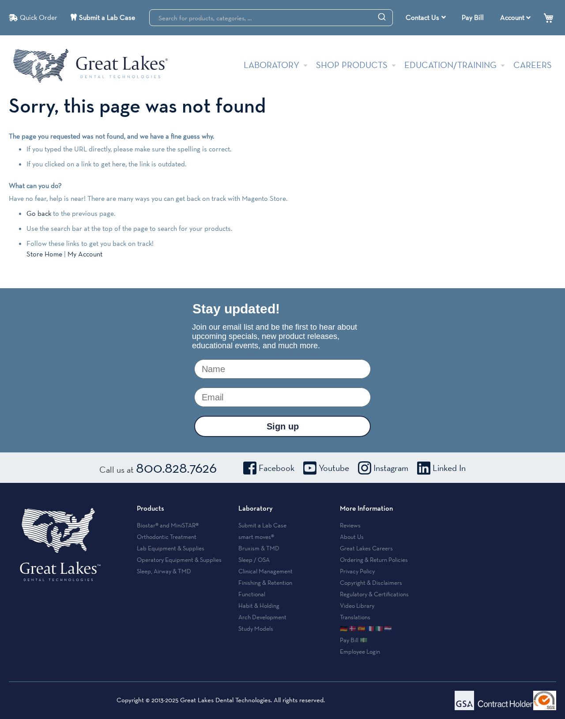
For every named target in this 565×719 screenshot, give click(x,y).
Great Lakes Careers (366, 548)
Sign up (283, 426)
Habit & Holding (258, 606)
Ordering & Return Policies (374, 560)
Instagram (390, 468)
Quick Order (38, 17)
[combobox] (271, 17)
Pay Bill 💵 (353, 640)
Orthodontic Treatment (166, 537)
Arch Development (262, 617)
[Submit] (382, 16)
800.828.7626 (176, 467)
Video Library (357, 606)
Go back (38, 213)
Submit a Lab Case (107, 17)
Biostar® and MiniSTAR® (168, 525)
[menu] (427, 18)
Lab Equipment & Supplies (170, 548)
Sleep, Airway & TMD (164, 571)
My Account (85, 254)
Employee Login (360, 651)
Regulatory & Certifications (374, 594)
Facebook (276, 468)
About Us (352, 537)
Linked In (449, 468)
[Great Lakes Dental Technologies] (90, 66)
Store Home (44, 254)
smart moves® (256, 537)
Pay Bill (473, 17)
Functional (251, 594)
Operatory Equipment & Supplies (179, 560)
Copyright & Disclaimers (371, 583)
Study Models (255, 628)
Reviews (350, 525)
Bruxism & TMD (258, 548)
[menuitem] (425, 18)
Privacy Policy (357, 571)
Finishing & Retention (265, 583)
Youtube (334, 468)
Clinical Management (265, 571)
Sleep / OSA (254, 560)
